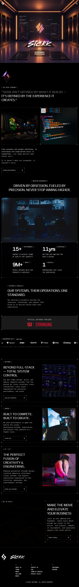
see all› (19, 339)
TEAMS (17, 569)
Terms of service (36, 571)
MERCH (17, 571)
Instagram (55, 567)
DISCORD (54, 569)
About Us (18, 567)
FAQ (32, 569)
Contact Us (34, 567)
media (17, 576)
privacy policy (36, 574)
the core (18, 574)
